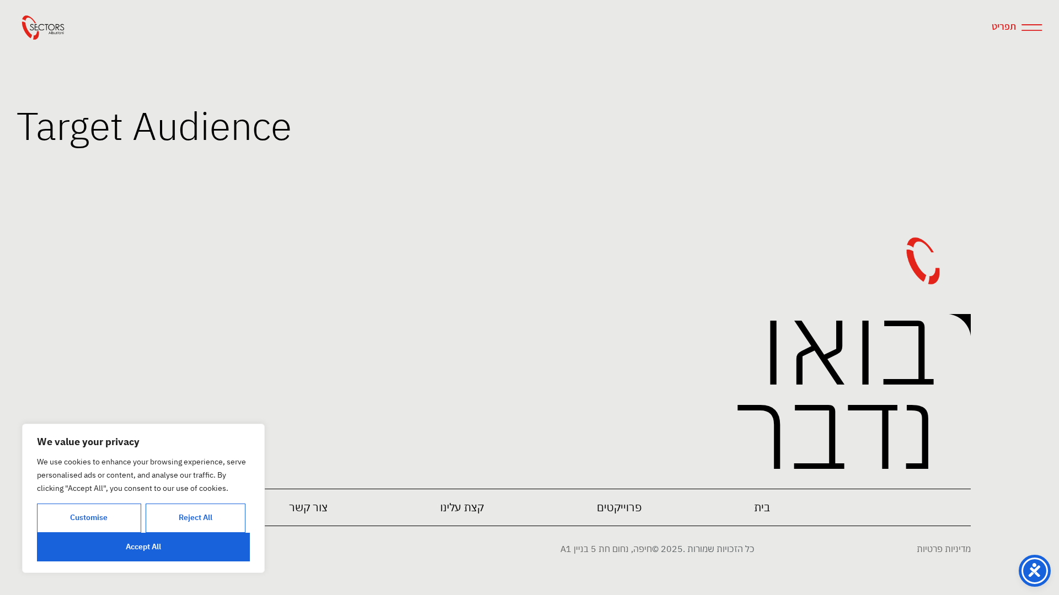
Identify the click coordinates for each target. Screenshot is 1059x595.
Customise (89, 517)
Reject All (195, 517)
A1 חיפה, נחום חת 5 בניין (606, 548)
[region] (143, 498)
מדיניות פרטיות (944, 548)
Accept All (143, 546)
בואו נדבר (836, 387)
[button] (619, 507)
